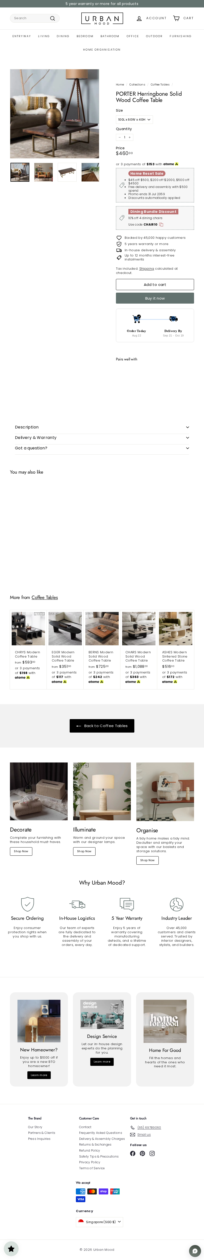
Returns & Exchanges (95, 1144)
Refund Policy (89, 1150)
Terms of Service (92, 1168)
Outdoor (154, 36)
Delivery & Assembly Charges (102, 1139)
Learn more (39, 1075)
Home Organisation (102, 50)
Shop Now (21, 851)
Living (44, 36)
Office (133, 36)
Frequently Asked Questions (100, 1133)
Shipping (146, 268)
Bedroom (85, 36)
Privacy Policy (90, 1162)
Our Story (35, 1127)
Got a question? (31, 448)
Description (27, 427)
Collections (137, 84)
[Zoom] (54, 113)
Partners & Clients (41, 1133)
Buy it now (155, 298)
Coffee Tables (160, 84)
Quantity (124, 129)
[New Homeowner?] (38, 1021)
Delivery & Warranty (36, 437)
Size (119, 110)
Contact (85, 1127)
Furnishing (181, 36)
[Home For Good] (165, 1021)
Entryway (21, 36)
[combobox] (35, 18)
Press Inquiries (39, 1139)
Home (120, 84)
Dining (63, 36)
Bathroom (110, 36)
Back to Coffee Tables (105, 725)
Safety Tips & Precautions (99, 1156)
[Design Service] (101, 1014)
